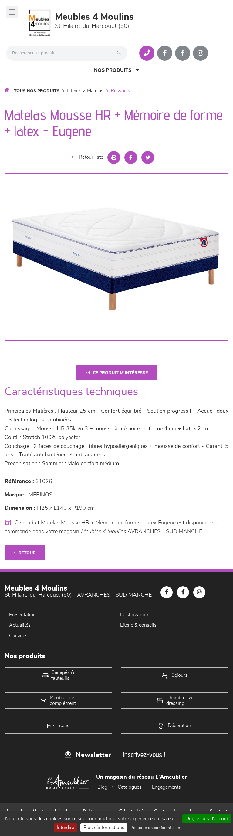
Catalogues (130, 787)
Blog (102, 787)
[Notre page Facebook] (164, 53)
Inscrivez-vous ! (144, 754)
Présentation (22, 614)
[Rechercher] (120, 53)
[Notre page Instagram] (200, 53)
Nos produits (112, 70)
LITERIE (73, 90)
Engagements (166, 787)
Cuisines (18, 635)
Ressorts (120, 90)
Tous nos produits (36, 91)
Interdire (65, 827)
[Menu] (12, 12)
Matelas (95, 90)
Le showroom (134, 614)
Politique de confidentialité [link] (155, 828)
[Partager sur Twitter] (147, 157)
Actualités (20, 625)
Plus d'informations (103, 827)
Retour (27, 553)
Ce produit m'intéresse (120, 373)
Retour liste (91, 157)
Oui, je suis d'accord (206, 818)
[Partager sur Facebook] (130, 157)
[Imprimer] (113, 157)
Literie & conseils (138, 625)
